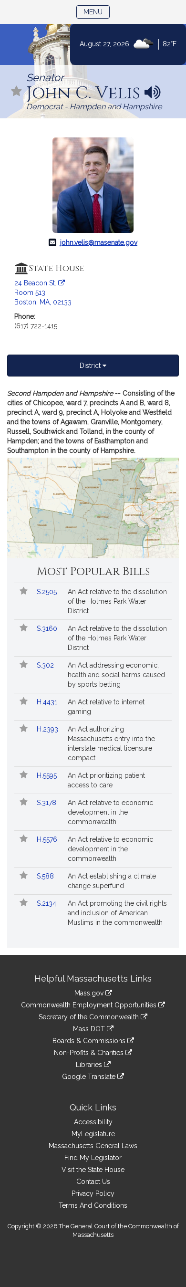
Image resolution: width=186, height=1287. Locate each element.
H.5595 (48, 775)
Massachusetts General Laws (93, 1146)
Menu (96, 12)
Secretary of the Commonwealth (90, 1017)
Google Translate (89, 1076)
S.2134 (47, 903)
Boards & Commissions (89, 1041)
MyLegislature (93, 1134)
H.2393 (48, 729)
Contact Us (93, 1181)
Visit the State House (93, 1169)
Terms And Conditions (93, 1205)
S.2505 (48, 592)
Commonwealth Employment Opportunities (89, 1005)
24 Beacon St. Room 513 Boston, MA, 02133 (43, 292)
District (91, 365)
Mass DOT (90, 1029)
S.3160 (48, 628)
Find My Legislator (93, 1157)
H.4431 (48, 702)
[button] (16, 92)
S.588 (46, 876)
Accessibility (93, 1122)
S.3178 (47, 802)
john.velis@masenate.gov (98, 242)
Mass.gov (89, 993)
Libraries (90, 1064)
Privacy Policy (93, 1193)
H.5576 (48, 839)
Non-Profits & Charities (89, 1053)
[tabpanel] (93, 473)
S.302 (46, 665)
